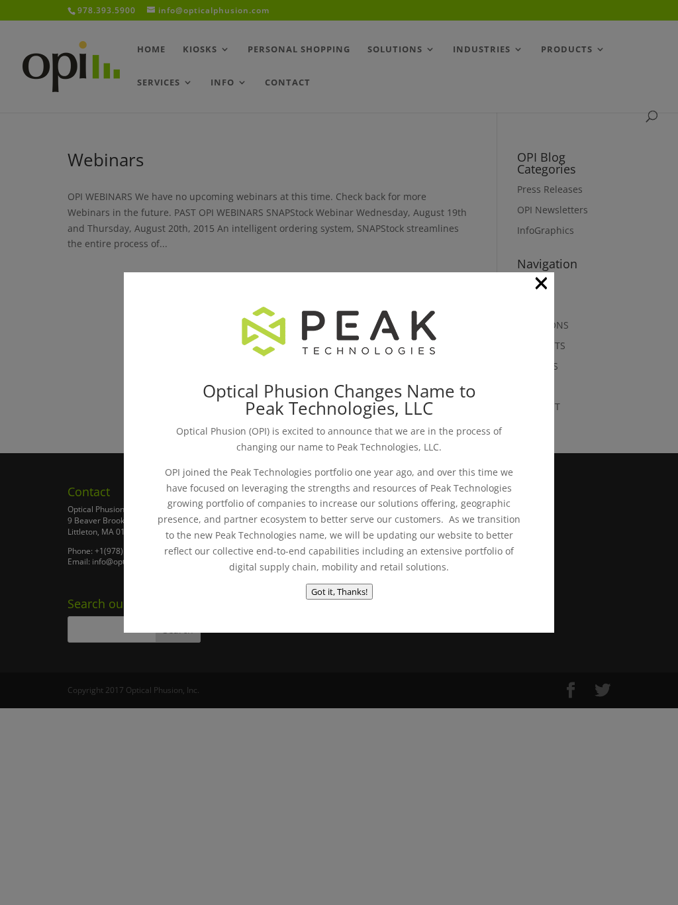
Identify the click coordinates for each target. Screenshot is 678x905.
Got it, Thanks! (339, 592)
